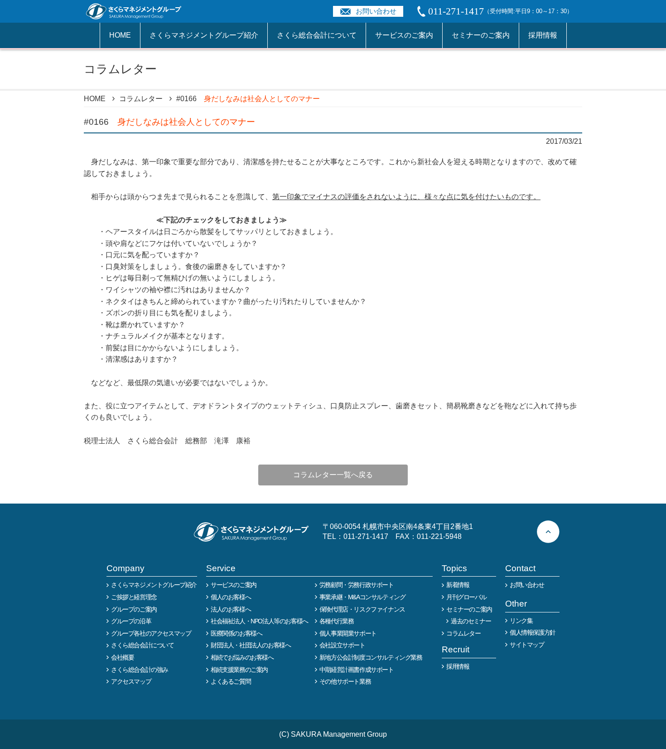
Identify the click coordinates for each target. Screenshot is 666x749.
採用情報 (542, 35)
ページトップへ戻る (548, 531)
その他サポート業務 (345, 681)
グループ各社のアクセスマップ (151, 633)
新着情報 (457, 584)
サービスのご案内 (404, 35)
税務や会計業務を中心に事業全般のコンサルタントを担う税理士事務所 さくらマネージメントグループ (138, 11)
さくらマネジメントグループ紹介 (204, 35)
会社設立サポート (342, 645)
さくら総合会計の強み (139, 669)
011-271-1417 (365, 536)
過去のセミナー (471, 621)
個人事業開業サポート (347, 633)
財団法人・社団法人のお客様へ (250, 645)
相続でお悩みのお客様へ (242, 657)
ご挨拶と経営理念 (134, 597)
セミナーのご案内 (481, 35)
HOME (120, 35)
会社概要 (122, 657)
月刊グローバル (466, 597)
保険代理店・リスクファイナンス (362, 609)
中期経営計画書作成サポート (356, 669)
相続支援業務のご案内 (239, 669)
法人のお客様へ (231, 609)
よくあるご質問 (231, 681)
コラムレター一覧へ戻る (333, 475)
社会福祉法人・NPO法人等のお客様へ (259, 621)
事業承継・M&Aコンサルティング (362, 597)
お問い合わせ (376, 11)
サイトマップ (527, 644)
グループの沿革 (131, 621)
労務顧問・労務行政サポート (356, 584)
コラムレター (141, 99)
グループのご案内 (134, 609)
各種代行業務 (336, 621)
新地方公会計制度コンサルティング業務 (370, 657)
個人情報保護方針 (532, 632)
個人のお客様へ (231, 597)
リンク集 (521, 620)
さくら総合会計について (317, 35)
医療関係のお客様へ (236, 633)
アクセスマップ (131, 681)
